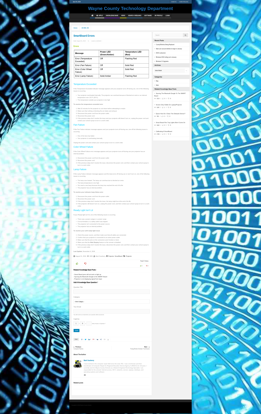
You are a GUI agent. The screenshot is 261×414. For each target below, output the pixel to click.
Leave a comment (96, 41)
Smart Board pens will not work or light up (87, 274)
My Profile (158, 15)
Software (148, 15)
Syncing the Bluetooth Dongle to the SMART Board (90, 276)
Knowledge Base (112, 15)
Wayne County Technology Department (130, 8)
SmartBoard (118, 256)
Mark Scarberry (89, 360)
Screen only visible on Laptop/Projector (169, 105)
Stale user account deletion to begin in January (169, 49)
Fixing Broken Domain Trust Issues (140, 348)
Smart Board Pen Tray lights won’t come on (170, 122)
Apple (101, 15)
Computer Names (78, 348)
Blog (157, 81)
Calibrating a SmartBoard (164, 131)
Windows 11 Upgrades (162, 61)
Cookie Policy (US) (183, 1)
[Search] (185, 35)
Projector (111, 256)
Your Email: (77, 307)
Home (75, 28)
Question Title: (78, 287)
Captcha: (77, 319)
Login (168, 15)
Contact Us (173, 1)
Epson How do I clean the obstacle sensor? (170, 113)
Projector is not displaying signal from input (88, 279)
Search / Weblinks (134, 15)
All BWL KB (85, 28)
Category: (77, 297)
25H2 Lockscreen (161, 53)
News (123, 15)
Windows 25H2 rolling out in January (166, 57)
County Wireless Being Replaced (165, 45)
